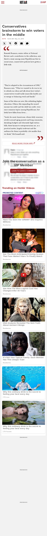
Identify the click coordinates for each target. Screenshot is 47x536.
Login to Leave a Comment (23, 171)
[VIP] (43, 2)
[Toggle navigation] (2, 2)
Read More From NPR (22, 143)
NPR (4, 39)
